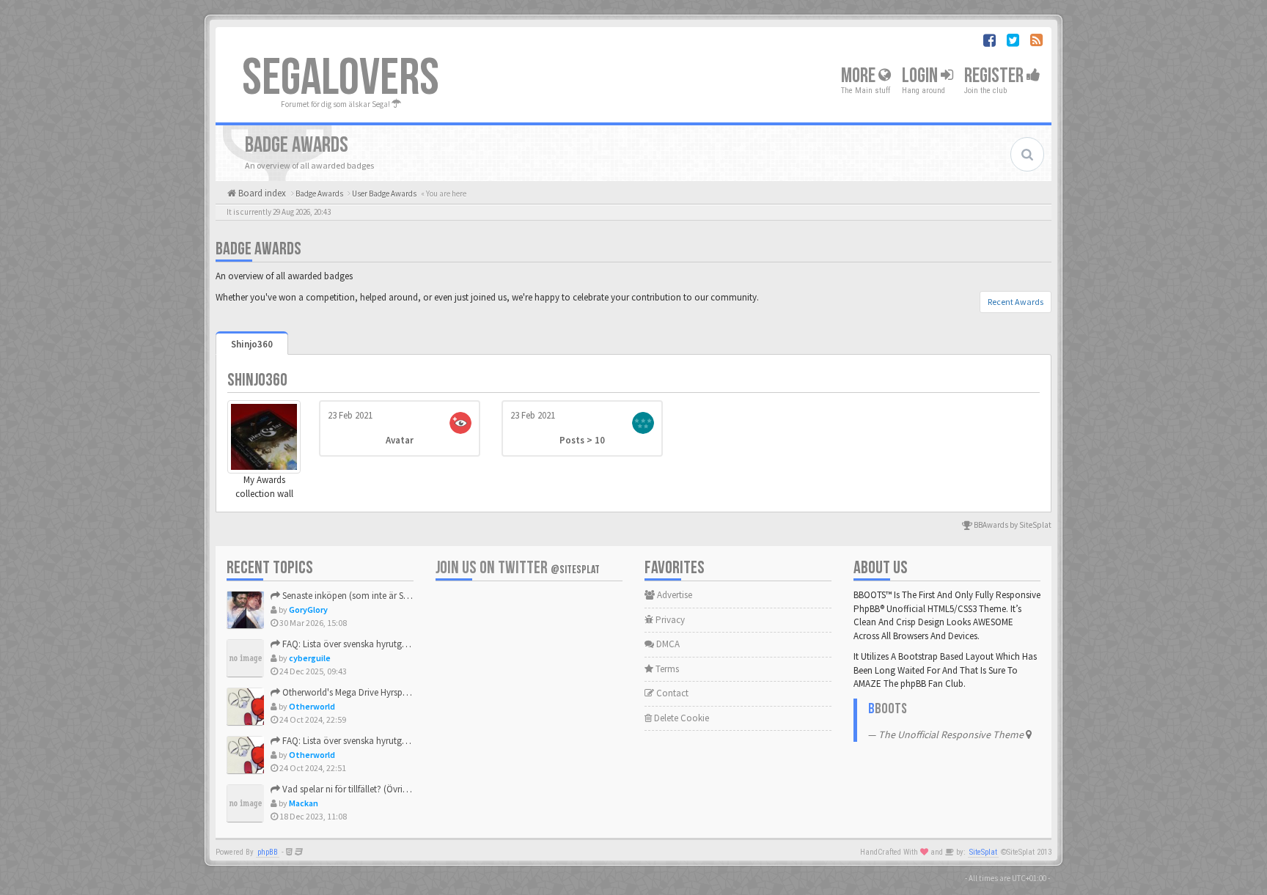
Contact (671, 693)
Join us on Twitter (518, 567)
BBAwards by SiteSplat (1011, 525)
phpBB (267, 852)
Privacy (669, 620)
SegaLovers (340, 78)
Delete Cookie (680, 718)
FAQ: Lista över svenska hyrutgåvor (350, 644)
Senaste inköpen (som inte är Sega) (350, 595)
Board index (261, 193)
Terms (666, 669)
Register (995, 76)
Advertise (673, 595)
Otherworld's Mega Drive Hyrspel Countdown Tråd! (380, 692)
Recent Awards (1015, 301)
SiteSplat (983, 852)
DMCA (667, 644)
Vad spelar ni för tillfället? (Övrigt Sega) (357, 789)
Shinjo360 (252, 344)
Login (921, 76)
